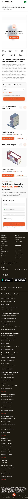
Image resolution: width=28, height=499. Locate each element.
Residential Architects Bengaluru (8, 418)
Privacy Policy (18, 250)
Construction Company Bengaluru (8, 295)
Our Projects (3, 239)
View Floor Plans (20, 138)
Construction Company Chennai (8, 335)
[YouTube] (8, 275)
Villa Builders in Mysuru (6, 449)
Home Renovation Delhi (6, 407)
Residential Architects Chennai (7, 429)
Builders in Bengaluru (5, 304)
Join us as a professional (20, 237)
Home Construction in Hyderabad (8, 321)
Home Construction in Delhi (7, 380)
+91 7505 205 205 (5, 269)
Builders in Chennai (5, 343)
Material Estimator (5, 245)
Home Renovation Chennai (6, 402)
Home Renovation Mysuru (6, 405)
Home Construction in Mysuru (7, 360)
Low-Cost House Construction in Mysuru (9, 366)
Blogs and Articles (4, 251)
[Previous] (20, 107)
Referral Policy (18, 255)
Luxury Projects (4, 241)
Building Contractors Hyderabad (8, 329)
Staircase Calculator (5, 471)
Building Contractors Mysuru (7, 368)
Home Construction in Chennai (7, 340)
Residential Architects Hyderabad (8, 424)
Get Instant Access (14, 37)
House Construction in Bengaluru (8, 487)
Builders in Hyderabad (5, 324)
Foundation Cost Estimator (6, 476)
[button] (5, 209)
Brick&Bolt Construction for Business (10, 262)
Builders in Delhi (4, 383)
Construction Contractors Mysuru (8, 357)
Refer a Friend (18, 239)
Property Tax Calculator (6, 473)
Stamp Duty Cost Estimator (7, 465)
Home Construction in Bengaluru (8, 301)
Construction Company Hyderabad (8, 315)
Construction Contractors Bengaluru (8, 298)
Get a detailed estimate (14, 99)
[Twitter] (1, 275)
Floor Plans (3, 247)
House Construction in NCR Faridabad (15, 489)
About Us (3, 249)
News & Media (18, 257)
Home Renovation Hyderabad (7, 399)
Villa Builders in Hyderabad (6, 443)
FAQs (16, 252)
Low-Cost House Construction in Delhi (9, 385)
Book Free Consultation (7, 138)
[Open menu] (2, 2)
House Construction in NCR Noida (12, 492)
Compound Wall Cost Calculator (8, 468)
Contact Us (3, 255)
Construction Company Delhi (7, 374)
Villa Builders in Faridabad (6, 454)
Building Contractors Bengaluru (7, 310)
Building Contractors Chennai (7, 349)
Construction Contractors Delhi (7, 377)
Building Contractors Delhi (6, 388)
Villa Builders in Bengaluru (6, 440)
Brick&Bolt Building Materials (8, 264)
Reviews (2, 257)
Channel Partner (18, 241)
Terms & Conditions (19, 248)
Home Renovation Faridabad (7, 410)
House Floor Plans (6, 6)
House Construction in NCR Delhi (13, 491)
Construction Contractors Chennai (8, 338)
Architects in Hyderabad (6, 427)
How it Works (4, 237)
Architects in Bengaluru (6, 421)
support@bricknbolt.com (21, 269)
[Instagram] (7, 275)
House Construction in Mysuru (11, 488)
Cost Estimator (4, 243)
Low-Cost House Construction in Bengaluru (10, 307)
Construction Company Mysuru (7, 354)
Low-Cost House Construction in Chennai (9, 346)
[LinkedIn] (5, 275)
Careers (2, 253)
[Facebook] (3, 275)
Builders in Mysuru (5, 363)
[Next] (24, 107)
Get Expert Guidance (14, 224)
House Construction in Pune (18, 492)
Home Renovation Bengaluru (7, 396)
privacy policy (17, 226)
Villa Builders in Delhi (5, 451)
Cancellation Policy (19, 254)
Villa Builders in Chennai (6, 446)
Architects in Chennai (5, 432)
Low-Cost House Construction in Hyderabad (10, 326)
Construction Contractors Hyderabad (9, 318)
